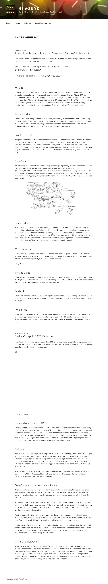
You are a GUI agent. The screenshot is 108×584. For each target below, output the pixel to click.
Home (8, 23)
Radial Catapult (54, 344)
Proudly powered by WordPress (16, 579)
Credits (17, 23)
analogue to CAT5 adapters (47, 430)
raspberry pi (26, 173)
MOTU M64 (67, 280)
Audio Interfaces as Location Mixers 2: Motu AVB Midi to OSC (53, 53)
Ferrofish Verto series (42, 282)
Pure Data (22, 168)
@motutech (59, 66)
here (29, 147)
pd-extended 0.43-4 (80, 319)
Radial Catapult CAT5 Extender (34, 336)
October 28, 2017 (52, 76)
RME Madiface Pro (81, 280)
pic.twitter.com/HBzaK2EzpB (28, 70)
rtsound (29, 8)
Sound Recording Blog (43, 23)
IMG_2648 (19, 264)
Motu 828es (64, 298)
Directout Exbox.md (24, 282)
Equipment (27, 23)
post (36, 59)
